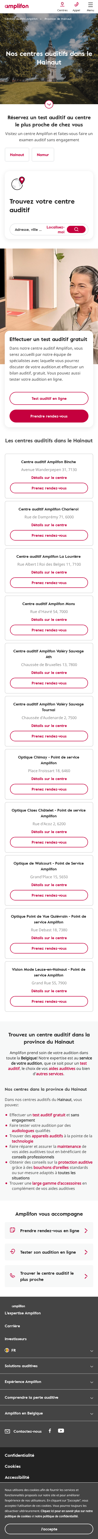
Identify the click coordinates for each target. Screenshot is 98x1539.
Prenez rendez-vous (49, 488)
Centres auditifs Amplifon (21, 18)
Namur (43, 154)
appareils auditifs (47, 1135)
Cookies (13, 1466)
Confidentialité (19, 1455)
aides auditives (62, 1068)
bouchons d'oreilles (51, 1167)
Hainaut (17, 154)
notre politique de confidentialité (56, 1516)
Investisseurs (16, 1339)
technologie (22, 1141)
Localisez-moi (55, 229)
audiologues (23, 1130)
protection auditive (75, 1162)
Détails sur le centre (49, 477)
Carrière (12, 1326)
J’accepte (49, 1529)
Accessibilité (17, 1477)
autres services (49, 1073)
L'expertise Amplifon (23, 1313)
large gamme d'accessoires (56, 1183)
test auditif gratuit (49, 1114)
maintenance (69, 1146)
